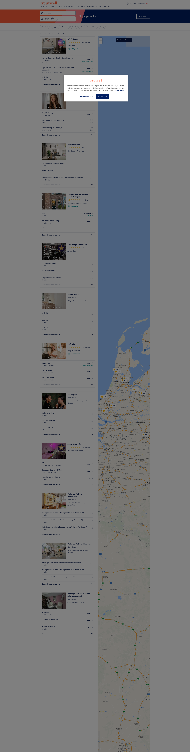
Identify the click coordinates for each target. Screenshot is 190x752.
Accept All (102, 96)
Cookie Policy (119, 90)
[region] (96, 88)
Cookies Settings (86, 96)
